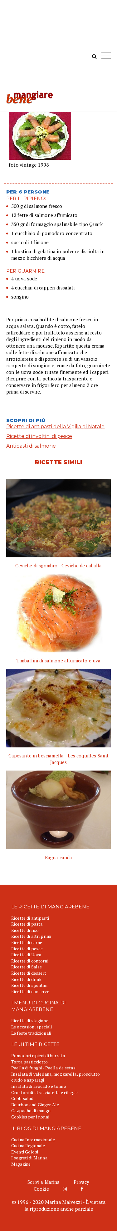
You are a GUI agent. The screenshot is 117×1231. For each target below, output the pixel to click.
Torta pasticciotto (29, 1062)
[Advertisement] (58, 48)
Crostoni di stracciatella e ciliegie (44, 1092)
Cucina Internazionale (33, 1140)
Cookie (41, 1189)
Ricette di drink (26, 979)
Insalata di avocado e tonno (38, 1086)
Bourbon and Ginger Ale (35, 1105)
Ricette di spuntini (29, 985)
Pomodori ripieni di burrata (38, 1055)
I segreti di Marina (29, 1158)
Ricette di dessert (28, 973)
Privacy (82, 1182)
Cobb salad (22, 1098)
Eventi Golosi (24, 1152)
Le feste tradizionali (31, 1033)
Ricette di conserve (30, 991)
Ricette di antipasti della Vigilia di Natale (55, 427)
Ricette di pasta (26, 924)
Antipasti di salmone (31, 446)
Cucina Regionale (28, 1145)
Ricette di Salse (26, 967)
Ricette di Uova (26, 954)
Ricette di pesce (27, 949)
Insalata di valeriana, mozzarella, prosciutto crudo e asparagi (55, 1077)
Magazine (21, 1164)
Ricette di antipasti (30, 918)
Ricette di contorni (29, 961)
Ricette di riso (25, 930)
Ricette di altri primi (31, 936)
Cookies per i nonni (30, 1117)
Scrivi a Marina (43, 1182)
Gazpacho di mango (31, 1110)
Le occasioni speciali (31, 1027)
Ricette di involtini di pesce (39, 436)
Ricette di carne (26, 942)
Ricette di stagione (29, 1020)
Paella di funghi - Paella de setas (43, 1068)
